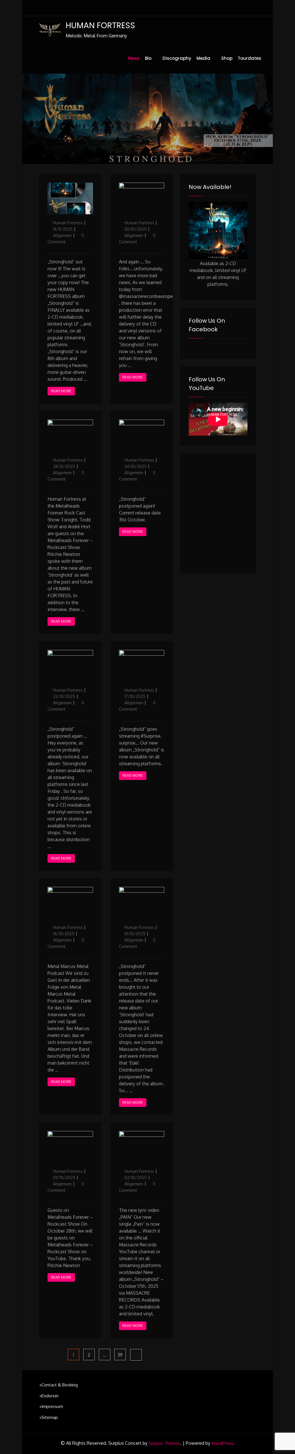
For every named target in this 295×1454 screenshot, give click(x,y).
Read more (61, 391)
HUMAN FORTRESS (100, 25)
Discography (176, 58)
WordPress (222, 1443)
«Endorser (49, 1395)
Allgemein (62, 235)
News (134, 58)
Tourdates (249, 58)
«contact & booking (58, 1385)
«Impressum (51, 1406)
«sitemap (48, 1417)
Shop (226, 58)
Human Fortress (68, 222)
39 (121, 1355)
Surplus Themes (164, 1443)
